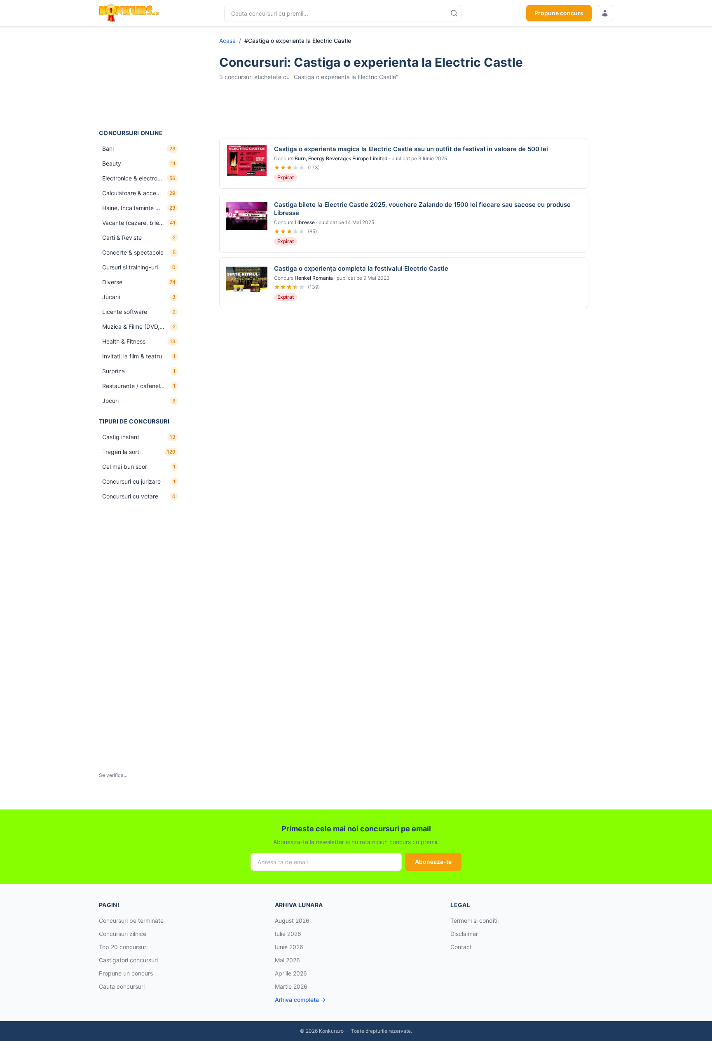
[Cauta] (454, 13)
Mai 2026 (287, 960)
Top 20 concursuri (123, 946)
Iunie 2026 (289, 946)
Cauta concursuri (122, 986)
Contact (461, 946)
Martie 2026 (291, 986)
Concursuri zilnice (122, 933)
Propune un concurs (126, 973)
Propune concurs (558, 12)
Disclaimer (464, 933)
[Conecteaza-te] (605, 13)
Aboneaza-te (433, 861)
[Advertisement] (140, 78)
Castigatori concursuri (128, 960)
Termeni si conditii (474, 920)
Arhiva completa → (300, 999)
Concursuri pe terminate (131, 920)
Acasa (227, 40)
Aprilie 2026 (291, 973)
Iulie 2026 (288, 933)
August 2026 (292, 920)
